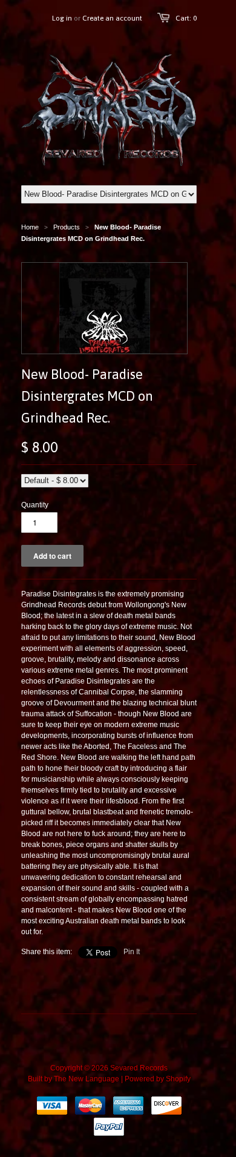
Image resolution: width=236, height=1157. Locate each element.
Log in (62, 18)
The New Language (86, 1079)
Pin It (131, 952)
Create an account (112, 18)
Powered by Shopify (158, 1079)
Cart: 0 (186, 18)
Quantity (34, 505)
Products (66, 227)
